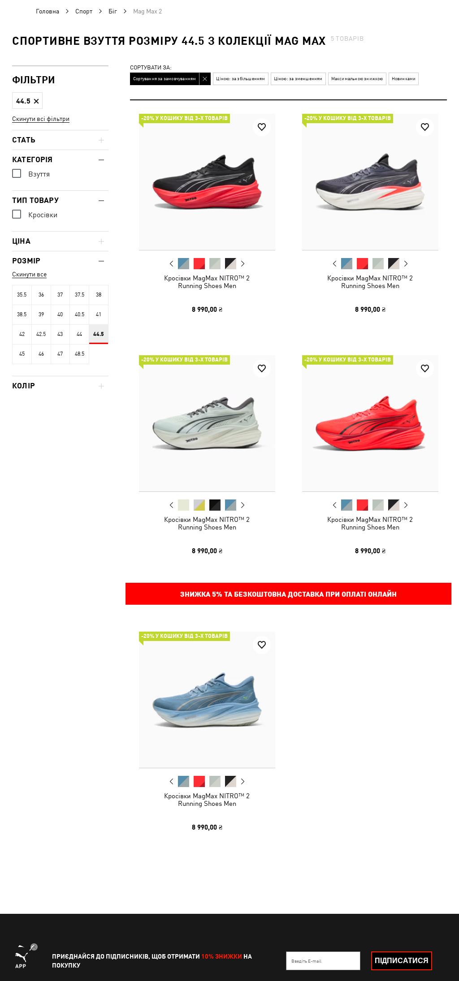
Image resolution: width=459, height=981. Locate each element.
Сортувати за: (151, 68)
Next (242, 264)
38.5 (21, 314)
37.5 (79, 295)
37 (60, 295)
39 (41, 314)
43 (60, 334)
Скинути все (29, 274)
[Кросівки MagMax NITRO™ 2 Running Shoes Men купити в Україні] (207, 182)
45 (22, 354)
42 (22, 334)
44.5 (98, 334)
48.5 (79, 354)
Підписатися (402, 960)
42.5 (41, 334)
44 (79, 334)
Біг (112, 11)
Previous (172, 263)
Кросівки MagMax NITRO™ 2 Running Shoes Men (207, 281)
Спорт (83, 11)
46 (41, 354)
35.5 (21, 295)
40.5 (79, 314)
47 (60, 354)
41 (98, 314)
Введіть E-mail (306, 961)
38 (98, 295)
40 (60, 314)
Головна (47, 11)
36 (41, 295)
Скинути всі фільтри (40, 118)
